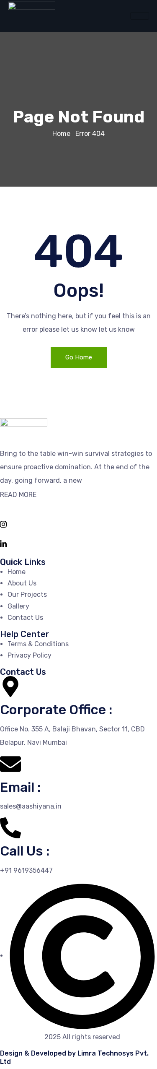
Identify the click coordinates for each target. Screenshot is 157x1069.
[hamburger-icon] (139, 16)
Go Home (78, 357)
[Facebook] (78, 504)
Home (61, 134)
